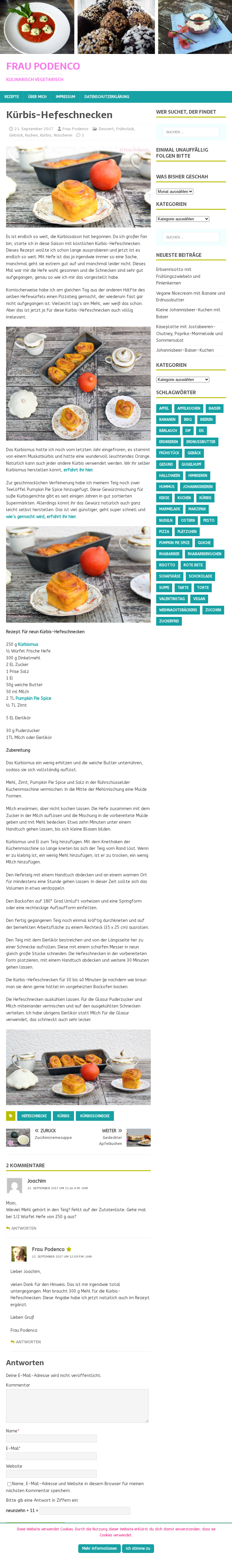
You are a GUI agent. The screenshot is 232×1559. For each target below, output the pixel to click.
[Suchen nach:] (191, 132)
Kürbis (45, 135)
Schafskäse (169, 576)
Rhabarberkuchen (204, 554)
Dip (188, 431)
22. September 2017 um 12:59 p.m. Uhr (62, 1257)
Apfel (164, 408)
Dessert (106, 129)
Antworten (23, 1228)
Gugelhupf (191, 464)
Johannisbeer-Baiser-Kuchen (185, 350)
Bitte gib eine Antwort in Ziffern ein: (42, 1500)
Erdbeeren (168, 442)
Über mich (37, 97)
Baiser (215, 408)
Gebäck (16, 135)
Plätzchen (187, 532)
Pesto (208, 520)
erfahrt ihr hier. (78, 470)
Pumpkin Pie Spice (33, 698)
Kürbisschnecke (94, 1116)
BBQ (188, 419)
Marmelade (169, 509)
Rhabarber (169, 554)
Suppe (164, 588)
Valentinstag (172, 599)
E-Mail (12, 1448)
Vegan (199, 599)
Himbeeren (197, 475)
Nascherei (63, 135)
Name (12, 1431)
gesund (166, 464)
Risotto (167, 565)
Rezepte (12, 97)
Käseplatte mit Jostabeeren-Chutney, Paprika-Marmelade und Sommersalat (189, 333)
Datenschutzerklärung (107, 97)
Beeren (206, 419)
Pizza (164, 532)
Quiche (204, 543)
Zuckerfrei (169, 621)
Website (14, 1466)
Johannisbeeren (198, 487)
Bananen (167, 419)
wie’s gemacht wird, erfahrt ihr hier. (41, 516)
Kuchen (31, 135)
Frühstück (125, 129)
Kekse (164, 498)
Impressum (65, 97)
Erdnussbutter (200, 442)
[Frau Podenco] (116, 50)
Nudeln (165, 520)
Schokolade (200, 576)
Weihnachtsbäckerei (178, 610)
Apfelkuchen (188, 408)
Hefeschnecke (34, 1116)
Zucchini (213, 610)
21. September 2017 (33, 129)
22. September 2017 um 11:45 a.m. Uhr (57, 1188)
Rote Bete (193, 565)
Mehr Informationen (99, 1548)
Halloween (169, 475)
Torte (203, 588)
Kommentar (18, 1385)
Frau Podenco (76, 129)
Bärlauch (168, 431)
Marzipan (197, 509)
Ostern (188, 520)
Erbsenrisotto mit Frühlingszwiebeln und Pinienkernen (178, 276)
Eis (201, 431)
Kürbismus (28, 644)
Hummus (167, 487)
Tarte (183, 588)
